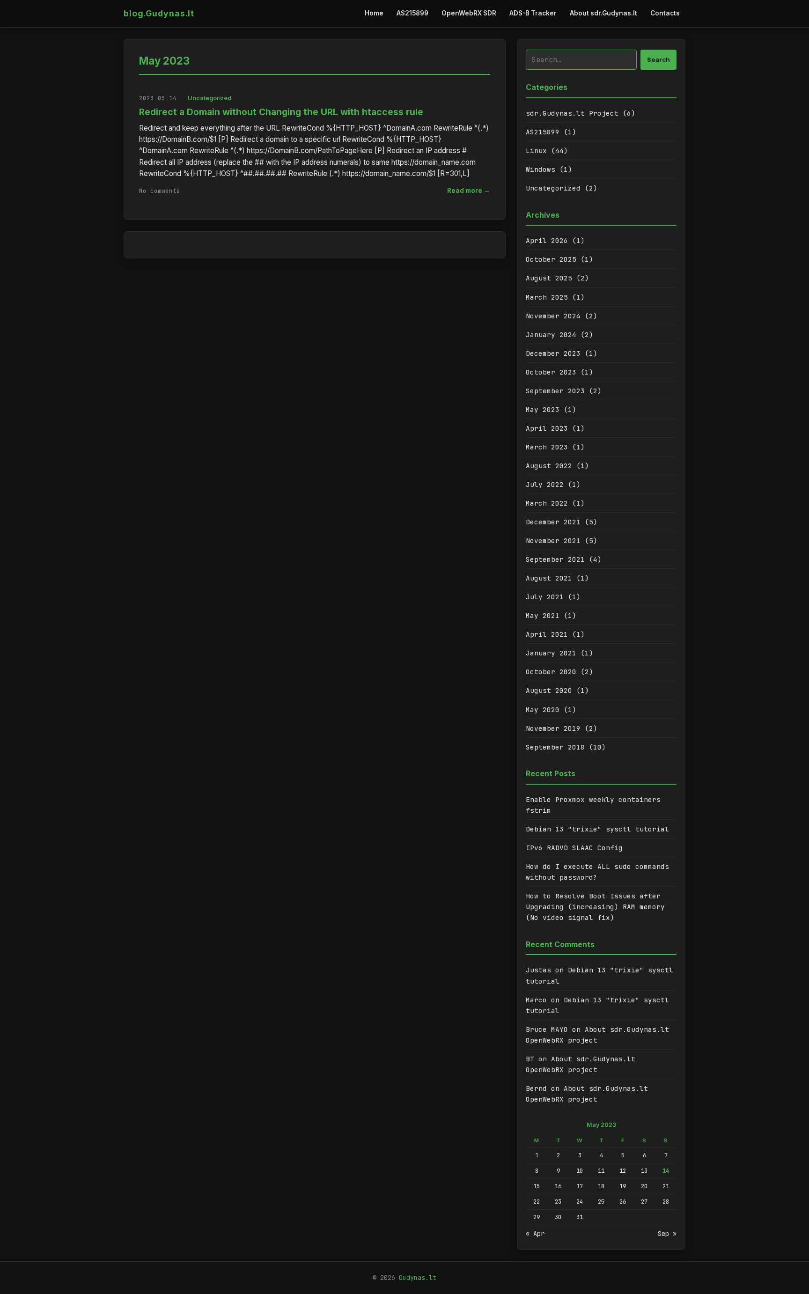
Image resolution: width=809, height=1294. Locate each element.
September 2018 (555, 747)
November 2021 (553, 540)
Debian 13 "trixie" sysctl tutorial (597, 828)
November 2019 (553, 728)
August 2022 (549, 465)
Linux (536, 150)
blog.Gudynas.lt (159, 13)
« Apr (535, 1233)
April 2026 (547, 240)
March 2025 (547, 297)
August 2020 (549, 690)
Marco (536, 999)
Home (374, 13)
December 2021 (553, 521)
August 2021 (549, 577)
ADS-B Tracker (533, 13)
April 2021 (547, 634)
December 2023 (553, 353)
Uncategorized (209, 98)
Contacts (665, 13)
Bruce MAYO (547, 1029)
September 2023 (555, 390)
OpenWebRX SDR (468, 13)
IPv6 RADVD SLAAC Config (574, 847)
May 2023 (542, 409)
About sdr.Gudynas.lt (603, 13)
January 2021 (551, 652)
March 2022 (547, 503)
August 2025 (549, 277)
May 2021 (542, 615)
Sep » (667, 1233)
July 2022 (545, 484)
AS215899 (412, 13)
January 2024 (551, 334)
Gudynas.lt (417, 1277)
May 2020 (542, 709)
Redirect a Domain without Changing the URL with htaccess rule (281, 112)
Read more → (468, 190)
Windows (540, 169)
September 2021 (555, 559)
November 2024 (553, 315)
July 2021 (545, 596)
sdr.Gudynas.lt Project (572, 113)
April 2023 (547, 428)
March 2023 (547, 446)
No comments (159, 191)
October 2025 (551, 259)
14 (665, 1171)
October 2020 (551, 671)
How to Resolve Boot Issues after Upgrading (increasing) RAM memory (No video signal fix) (595, 906)
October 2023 (551, 372)
